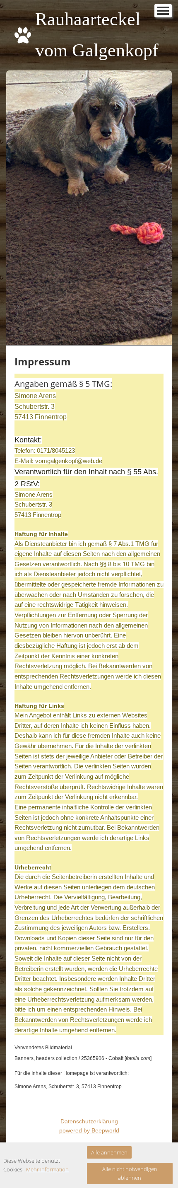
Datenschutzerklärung (89, 1121)
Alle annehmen (109, 1152)
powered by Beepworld (89, 1130)
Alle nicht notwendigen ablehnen (129, 1173)
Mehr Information (47, 1169)
